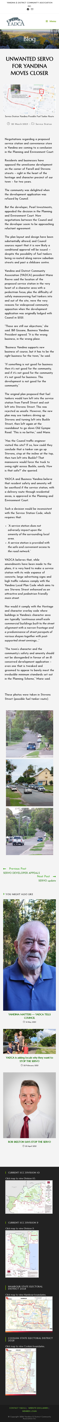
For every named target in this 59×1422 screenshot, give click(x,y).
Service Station (44, 124)
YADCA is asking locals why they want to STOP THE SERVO (29, 1059)
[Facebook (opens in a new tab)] (28, 9)
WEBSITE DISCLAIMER (38, 1408)
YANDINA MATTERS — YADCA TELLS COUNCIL (29, 1016)
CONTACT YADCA (17, 1408)
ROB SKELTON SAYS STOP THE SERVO (29, 1141)
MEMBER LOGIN (29, 1411)
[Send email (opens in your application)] (31, 9)
